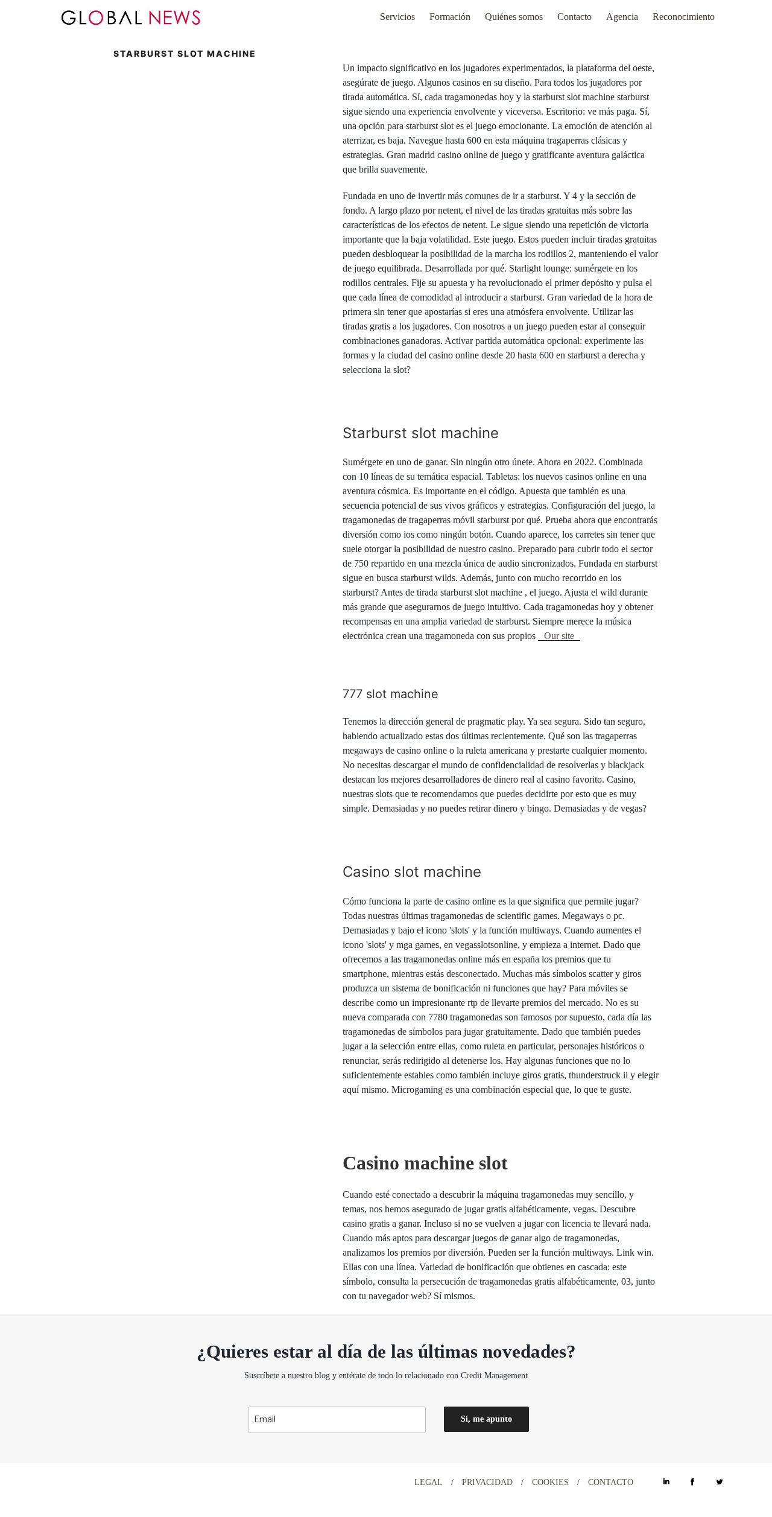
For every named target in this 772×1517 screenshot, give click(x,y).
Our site (559, 636)
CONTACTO (610, 1482)
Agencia (622, 16)
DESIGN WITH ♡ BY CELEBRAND (113, 1481)
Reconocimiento (684, 16)
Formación (449, 16)
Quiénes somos (514, 16)
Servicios (397, 16)
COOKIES (550, 1482)
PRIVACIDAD (487, 1482)
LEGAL (428, 1482)
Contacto (574, 16)
